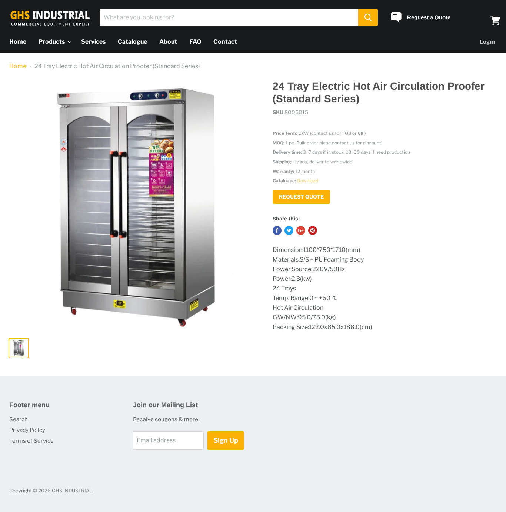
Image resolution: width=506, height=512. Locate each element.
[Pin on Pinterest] (312, 230)
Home (17, 41)
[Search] (368, 17)
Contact (225, 41)
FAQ (195, 41)
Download (307, 180)
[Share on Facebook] (277, 230)
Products (52, 41)
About (168, 41)
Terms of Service (31, 441)
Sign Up (225, 440)
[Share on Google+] (300, 230)
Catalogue (132, 41)
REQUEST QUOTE (301, 196)
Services (93, 41)
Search (18, 419)
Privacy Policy (27, 430)
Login (487, 42)
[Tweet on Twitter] (288, 230)
